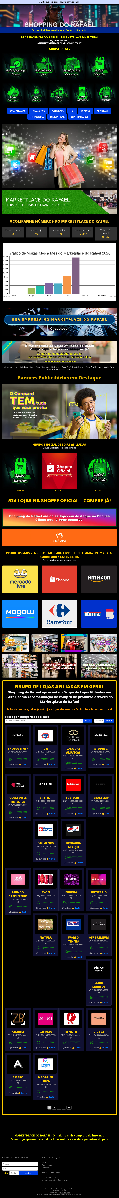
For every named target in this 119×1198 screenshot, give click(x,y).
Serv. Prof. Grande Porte (72, 305)
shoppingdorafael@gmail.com (55, 1066)
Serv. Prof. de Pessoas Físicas (59, 308)
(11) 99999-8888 (20, 645)
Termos (47, 1075)
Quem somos (47, 1051)
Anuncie (81, 30)
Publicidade (58, 111)
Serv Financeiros (79, 117)
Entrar (35, 30)
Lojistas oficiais (26, 305)
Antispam (64, 1075)
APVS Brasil (102, 111)
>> (69, 994)
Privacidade (55, 1075)
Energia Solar (57, 117)
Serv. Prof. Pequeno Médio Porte (100, 305)
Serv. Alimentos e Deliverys (47, 305)
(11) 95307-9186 (49, 1064)
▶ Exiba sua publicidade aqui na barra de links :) (59, 2)
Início (44, 1048)
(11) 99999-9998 (20, 792)
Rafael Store (38, 111)
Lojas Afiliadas (17, 111)
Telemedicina (37, 117)
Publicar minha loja (52, 30)
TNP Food (85, 111)
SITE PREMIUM (65, 1079)
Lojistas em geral (9, 305)
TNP (72, 111)
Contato (70, 30)
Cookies (71, 1075)
